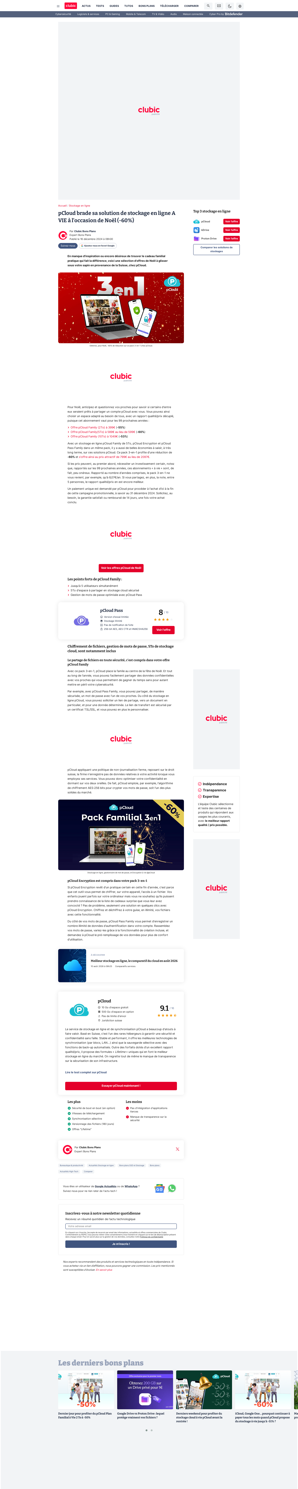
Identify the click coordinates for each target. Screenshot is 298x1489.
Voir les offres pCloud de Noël (121, 568)
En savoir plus (104, 1270)
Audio (173, 14)
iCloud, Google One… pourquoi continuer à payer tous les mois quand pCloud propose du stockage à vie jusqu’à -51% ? (262, 1417)
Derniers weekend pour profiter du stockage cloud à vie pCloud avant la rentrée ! (199, 1417)
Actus (86, 6)
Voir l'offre (163, 630)
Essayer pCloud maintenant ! (121, 1085)
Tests (100, 6)
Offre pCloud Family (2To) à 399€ (93, 427)
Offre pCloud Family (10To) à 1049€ (94, 436)
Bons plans (147, 6)
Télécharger (169, 6)
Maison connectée (193, 14)
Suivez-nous (68, 246)
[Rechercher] (208, 6)
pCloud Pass (66, 604)
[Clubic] (70, 6)
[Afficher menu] (58, 6)
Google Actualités (105, 1186)
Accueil (62, 206)
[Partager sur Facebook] (290, 1462)
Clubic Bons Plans (85, 231)
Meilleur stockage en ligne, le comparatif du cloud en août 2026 (134, 961)
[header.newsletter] (219, 6)
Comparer (191, 6)
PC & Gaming (112, 14)
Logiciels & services (88, 14)
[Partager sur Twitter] (290, 1473)
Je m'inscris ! (121, 1244)
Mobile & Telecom (136, 14)
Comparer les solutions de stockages (217, 249)
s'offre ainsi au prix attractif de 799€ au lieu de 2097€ (114, 457)
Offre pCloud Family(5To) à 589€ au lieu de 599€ (103, 432)
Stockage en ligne (79, 206)
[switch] (230, 6)
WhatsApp (131, 1186)
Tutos (128, 6)
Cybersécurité (63, 14)
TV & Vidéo (158, 14)
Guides (114, 6)
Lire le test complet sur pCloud (86, 1072)
